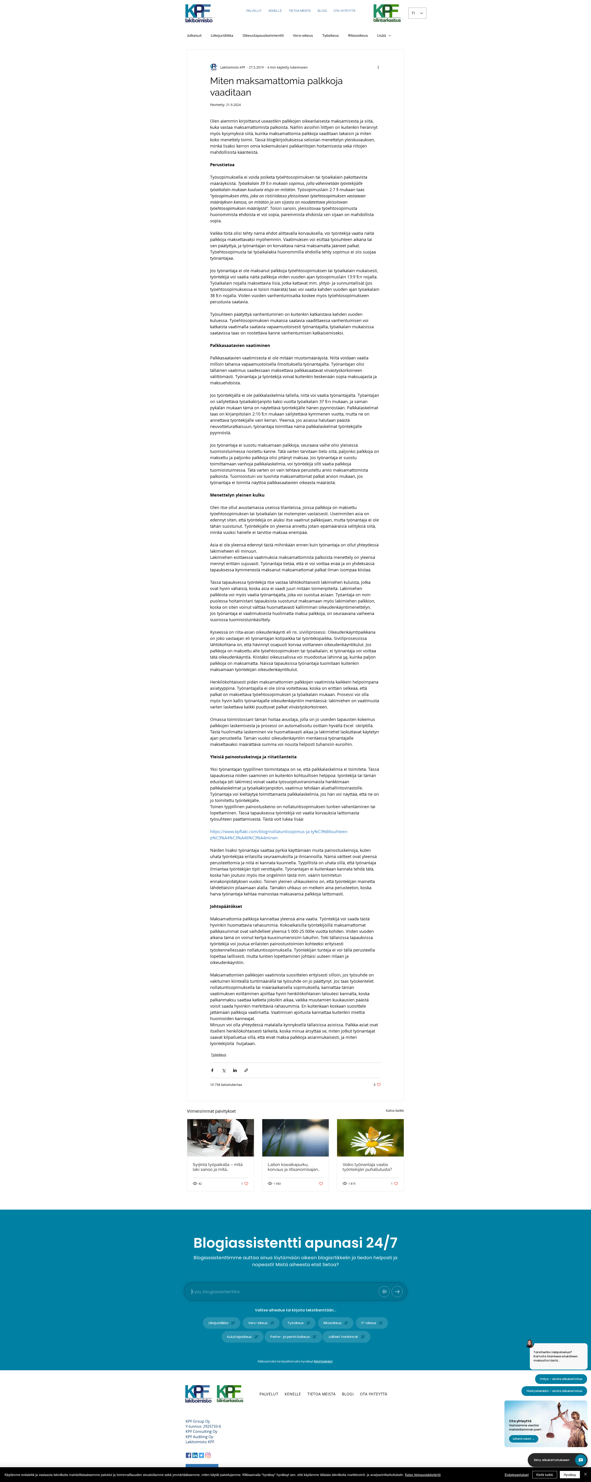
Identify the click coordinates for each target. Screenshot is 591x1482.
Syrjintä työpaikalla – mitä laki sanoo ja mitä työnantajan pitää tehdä (218, 1167)
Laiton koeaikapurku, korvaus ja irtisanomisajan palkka (293, 1167)
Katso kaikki (395, 1110)
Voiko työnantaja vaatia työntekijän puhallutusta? (367, 1167)
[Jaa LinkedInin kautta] (235, 1070)
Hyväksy (570, 1474)
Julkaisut (194, 35)
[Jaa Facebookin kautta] (212, 1070)
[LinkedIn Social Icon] (195, 1455)
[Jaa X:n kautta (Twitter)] (223, 1070)
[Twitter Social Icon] (201, 1455)
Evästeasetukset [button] (517, 1474)
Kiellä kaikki (544, 1474)
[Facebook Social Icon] (188, 1455)
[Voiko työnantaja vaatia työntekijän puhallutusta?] (370, 1138)
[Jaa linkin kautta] (246, 1070)
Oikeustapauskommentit (263, 35)
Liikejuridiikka (222, 35)
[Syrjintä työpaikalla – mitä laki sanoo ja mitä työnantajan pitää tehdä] (220, 1138)
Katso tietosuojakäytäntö (423, 1474)
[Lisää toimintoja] (378, 67)
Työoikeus (330, 35)
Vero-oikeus (303, 35)
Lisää (381, 35)
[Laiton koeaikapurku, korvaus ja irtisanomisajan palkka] (295, 1138)
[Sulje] (585, 1474)
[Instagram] (208, 1455)
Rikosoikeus (358, 35)
